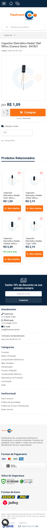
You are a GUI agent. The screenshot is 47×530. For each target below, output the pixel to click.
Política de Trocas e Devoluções (15, 406)
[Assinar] (23, 300)
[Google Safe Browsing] (26, 481)
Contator (5, 352)
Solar (3, 385)
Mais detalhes (14, 208)
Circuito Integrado (9, 370)
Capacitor (8, 35)
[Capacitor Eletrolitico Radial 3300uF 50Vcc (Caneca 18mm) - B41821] (12, 240)
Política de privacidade (10, 402)
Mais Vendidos (7, 363)
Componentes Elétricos (11, 374)
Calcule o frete (11, 126)
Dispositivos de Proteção (12, 378)
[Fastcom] (23, 15)
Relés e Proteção (8, 356)
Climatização (7, 367)
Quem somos (7, 409)
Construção (6, 381)
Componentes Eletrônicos (12, 359)
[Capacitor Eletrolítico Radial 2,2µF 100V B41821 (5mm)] (34, 237)
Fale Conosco (7, 398)
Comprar (30, 112)
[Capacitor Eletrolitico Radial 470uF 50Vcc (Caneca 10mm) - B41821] (34, 191)
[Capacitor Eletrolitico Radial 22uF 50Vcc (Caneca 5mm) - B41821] (12, 191)
